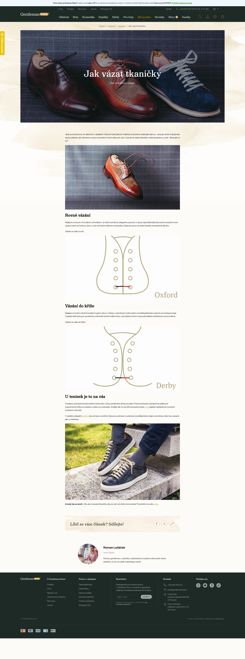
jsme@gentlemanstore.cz (177, 590)
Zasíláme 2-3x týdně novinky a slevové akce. (131, 603)
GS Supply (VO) (106, 9)
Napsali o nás (52, 593)
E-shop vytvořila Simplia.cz (196, 619)
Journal (93, 9)
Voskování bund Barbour (56, 597)
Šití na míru (82, 9)
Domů (102, 26)
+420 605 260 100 (175, 585)
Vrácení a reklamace (86, 601)
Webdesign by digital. (215, 619)
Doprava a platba (85, 593)
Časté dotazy (84, 589)
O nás (60, 9)
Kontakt (169, 9)
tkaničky (85, 416)
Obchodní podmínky (86, 597)
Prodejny (70, 9)
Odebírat (146, 597)
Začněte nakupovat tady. (182, 3)
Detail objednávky (85, 585)
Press (49, 589)
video (156, 504)
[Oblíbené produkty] (215, 17)
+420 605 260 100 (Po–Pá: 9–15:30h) (194, 9)
